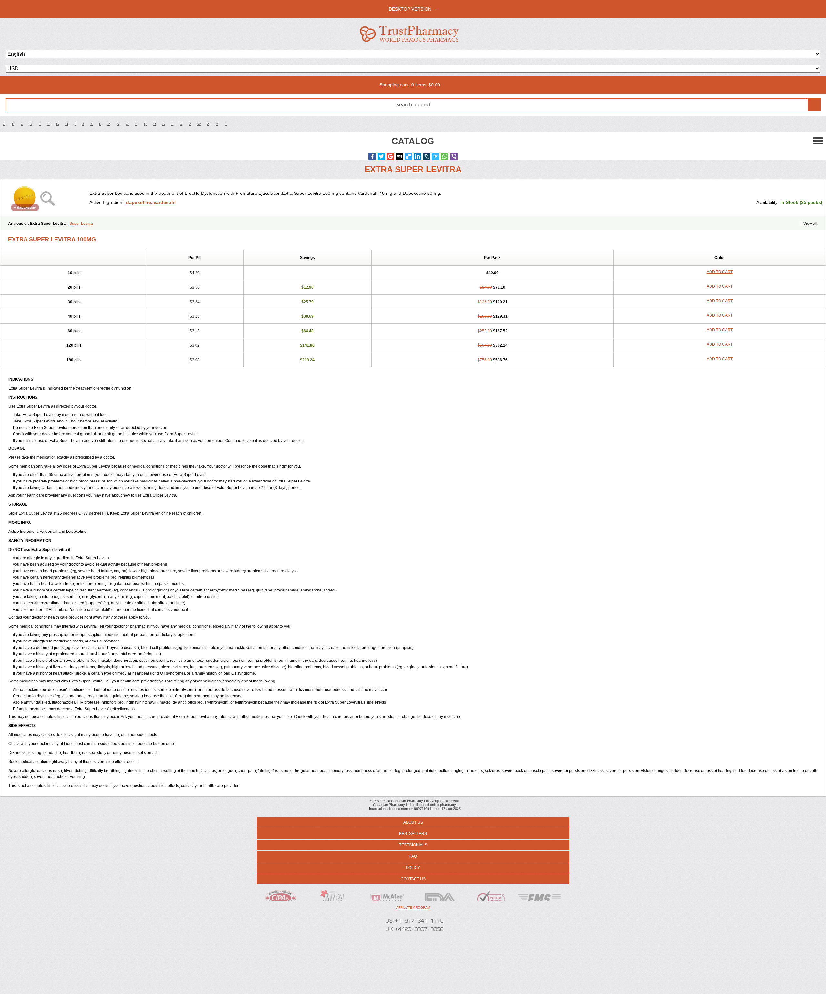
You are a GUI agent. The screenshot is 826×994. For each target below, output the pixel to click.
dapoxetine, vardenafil (151, 202)
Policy (413, 867)
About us (413, 822)
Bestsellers (413, 833)
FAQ (413, 856)
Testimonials (413, 845)
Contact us (413, 879)
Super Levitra (81, 223)
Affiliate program (413, 907)
